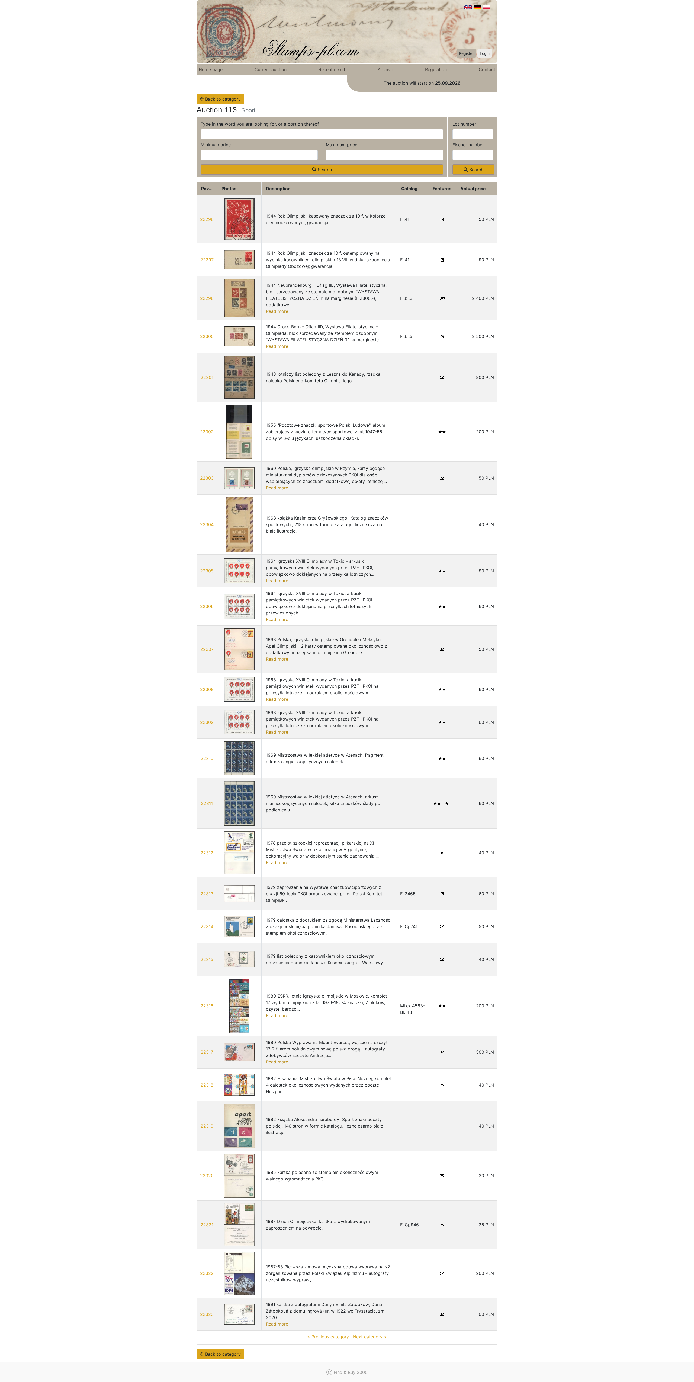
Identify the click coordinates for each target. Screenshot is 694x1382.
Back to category (222, 99)
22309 (207, 722)
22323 (207, 1314)
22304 (207, 524)
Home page (211, 69)
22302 (207, 431)
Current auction (271, 69)
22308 (207, 689)
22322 (207, 1273)
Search (324, 169)
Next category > (370, 1336)
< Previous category (328, 1336)
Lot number (464, 124)
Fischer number (468, 144)
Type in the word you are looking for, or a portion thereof (260, 124)
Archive (385, 69)
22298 (207, 298)
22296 (207, 219)
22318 (207, 1085)
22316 (207, 1005)
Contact (487, 69)
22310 (207, 758)
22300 (207, 336)
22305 (207, 571)
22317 (207, 1052)
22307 (207, 649)
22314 (207, 926)
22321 (207, 1224)
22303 (207, 478)
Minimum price (216, 144)
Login (485, 53)
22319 (207, 1126)
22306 (207, 606)
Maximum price (341, 144)
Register (466, 53)
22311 (207, 803)
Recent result (332, 69)
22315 (207, 959)
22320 (207, 1175)
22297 (207, 259)
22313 (207, 893)
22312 (207, 852)
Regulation (436, 69)
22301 (207, 377)
